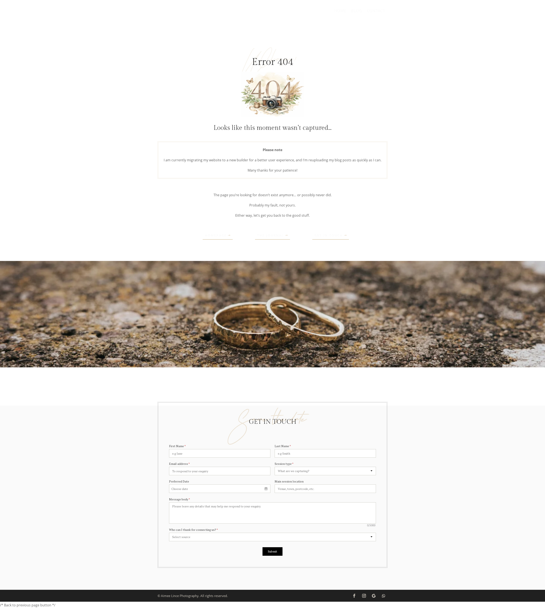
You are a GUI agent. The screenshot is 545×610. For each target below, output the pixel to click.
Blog (356, 11)
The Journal (270, 235)
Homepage (216, 235)
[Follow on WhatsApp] (383, 596)
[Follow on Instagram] (364, 596)
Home (340, 11)
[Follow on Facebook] (354, 596)
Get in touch (328, 235)
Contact (376, 11)
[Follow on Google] (374, 596)
